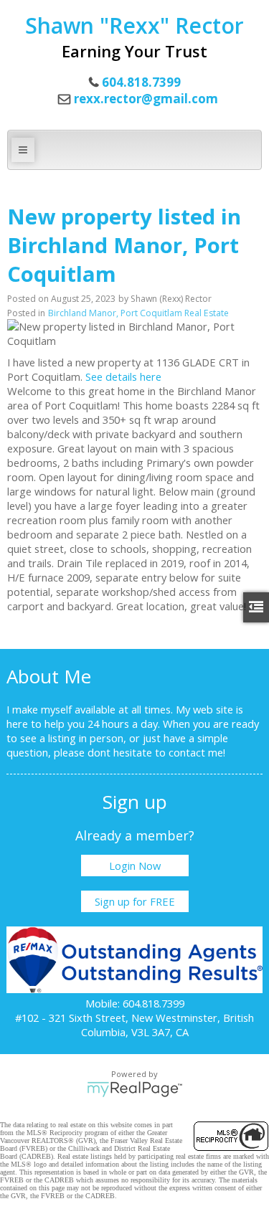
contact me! (197, 752)
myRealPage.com (134, 1089)
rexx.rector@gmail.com (146, 98)
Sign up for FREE (135, 901)
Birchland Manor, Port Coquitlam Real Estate (138, 313)
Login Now (135, 865)
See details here (123, 376)
